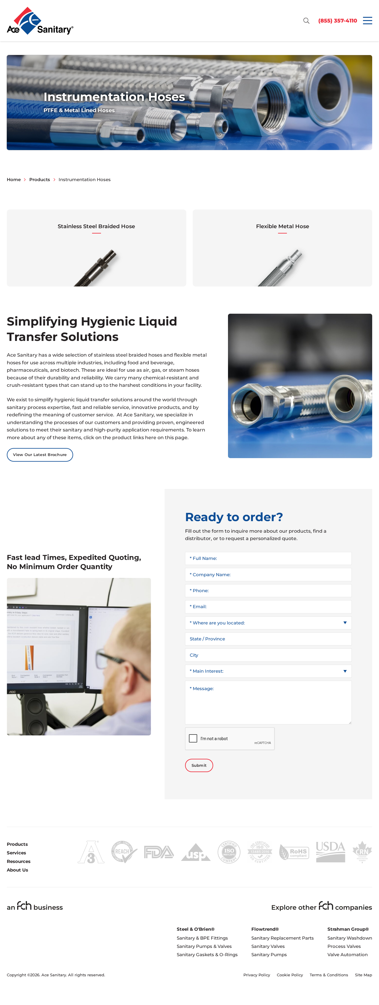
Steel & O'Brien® (196, 929)
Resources (18, 861)
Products (17, 844)
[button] (96, 248)
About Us (17, 870)
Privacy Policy (256, 974)
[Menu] (367, 20)
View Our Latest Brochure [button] (40, 454)
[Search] (306, 20)
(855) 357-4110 (337, 20)
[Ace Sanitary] (40, 21)
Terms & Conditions (329, 974)
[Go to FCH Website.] (35, 905)
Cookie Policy (290, 974)
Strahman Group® (348, 929)
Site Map (363, 974)
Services (16, 853)
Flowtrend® (265, 929)
